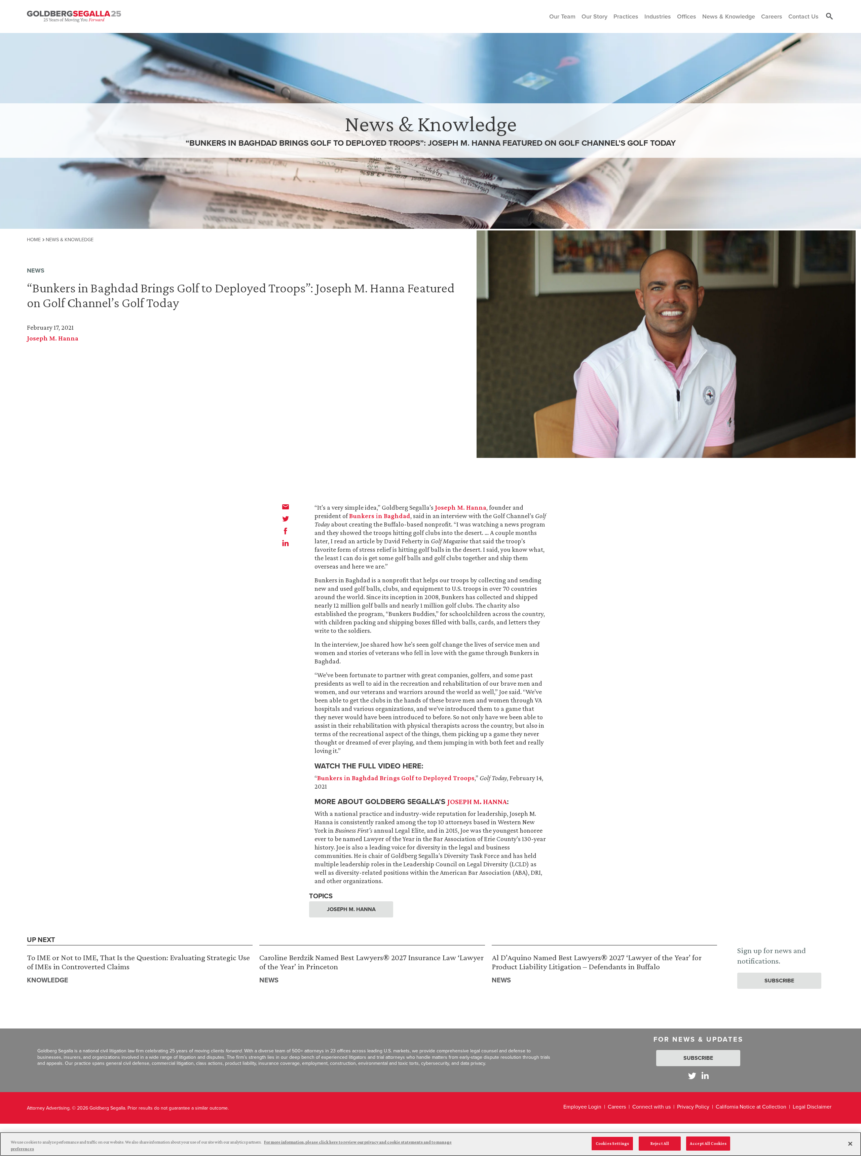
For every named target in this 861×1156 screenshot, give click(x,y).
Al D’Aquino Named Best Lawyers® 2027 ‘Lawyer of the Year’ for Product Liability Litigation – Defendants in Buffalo (597, 962)
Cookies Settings (612, 1143)
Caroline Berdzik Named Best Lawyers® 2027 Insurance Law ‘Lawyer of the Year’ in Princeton (371, 962)
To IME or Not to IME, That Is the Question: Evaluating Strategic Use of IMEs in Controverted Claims (138, 962)
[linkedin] (285, 543)
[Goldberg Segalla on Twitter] (692, 1076)
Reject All (659, 1143)
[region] (430, 1144)
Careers (617, 1106)
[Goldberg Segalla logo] (74, 16)
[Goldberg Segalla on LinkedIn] (705, 1076)
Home (34, 239)
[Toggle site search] (829, 16)
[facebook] (285, 531)
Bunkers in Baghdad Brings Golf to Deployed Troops (396, 778)
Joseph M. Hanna (52, 338)
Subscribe (779, 980)
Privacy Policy (693, 1106)
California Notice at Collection (751, 1106)
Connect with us (651, 1106)
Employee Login (582, 1106)
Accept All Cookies (708, 1143)
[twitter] (285, 518)
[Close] (850, 1143)
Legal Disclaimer (812, 1106)
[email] (285, 506)
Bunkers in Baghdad (379, 515)
